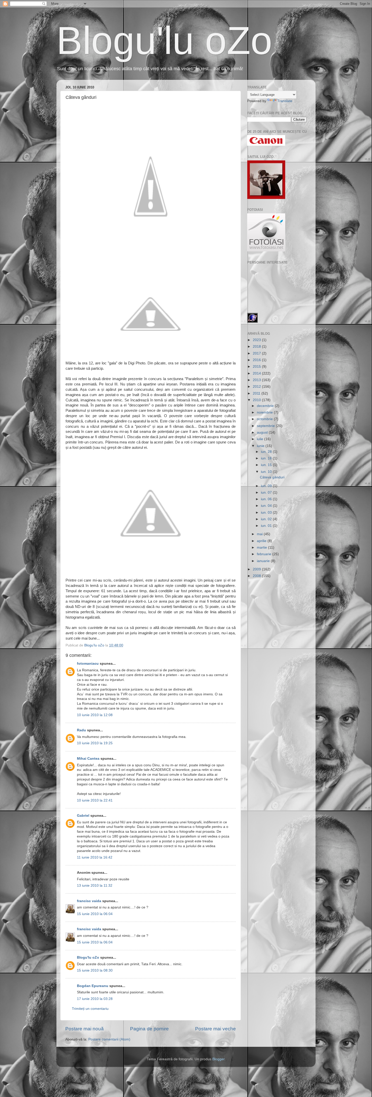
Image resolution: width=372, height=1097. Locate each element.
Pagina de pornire (149, 1028)
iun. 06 (267, 499)
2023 (257, 340)
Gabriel (83, 815)
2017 (257, 353)
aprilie (262, 541)
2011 (257, 393)
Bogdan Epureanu (92, 986)
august (263, 432)
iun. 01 (267, 526)
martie (262, 547)
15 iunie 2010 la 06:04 (95, 914)
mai (260, 534)
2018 (257, 346)
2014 (257, 373)
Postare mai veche (215, 1028)
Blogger (218, 1059)
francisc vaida (89, 901)
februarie (264, 554)
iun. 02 (267, 519)
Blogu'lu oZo (164, 40)
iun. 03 (267, 512)
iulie (260, 439)
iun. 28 (267, 452)
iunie (261, 446)
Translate (284, 101)
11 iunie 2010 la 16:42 (94, 857)
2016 (257, 360)
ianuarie (264, 561)
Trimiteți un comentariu (90, 1009)
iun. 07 (267, 492)
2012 (257, 386)
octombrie (265, 419)
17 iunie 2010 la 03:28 (95, 999)
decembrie (266, 406)
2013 (257, 380)
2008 (257, 576)
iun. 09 (267, 486)
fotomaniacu (88, 663)
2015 (257, 366)
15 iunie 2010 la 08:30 (95, 970)
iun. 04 (267, 506)
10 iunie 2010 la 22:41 (95, 800)
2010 (257, 400)
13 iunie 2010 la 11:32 (94, 885)
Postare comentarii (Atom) (109, 1039)
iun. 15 (267, 465)
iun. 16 (267, 458)
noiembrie (265, 412)
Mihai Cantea (88, 758)
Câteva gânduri (272, 477)
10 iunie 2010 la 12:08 (95, 715)
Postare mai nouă (84, 1028)
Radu (81, 730)
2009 (257, 569)
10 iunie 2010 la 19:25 (95, 743)
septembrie (266, 426)
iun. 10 (267, 472)
